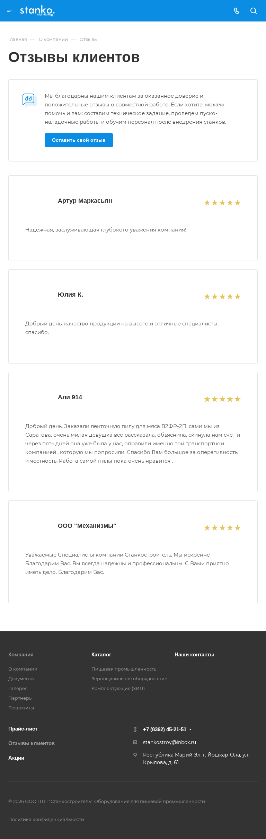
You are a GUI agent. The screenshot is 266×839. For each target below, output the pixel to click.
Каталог (101, 654)
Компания (21, 654)
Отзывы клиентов (31, 743)
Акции (16, 758)
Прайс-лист (22, 729)
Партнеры (20, 698)
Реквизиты (21, 707)
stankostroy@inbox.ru (169, 742)
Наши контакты (194, 654)
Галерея (18, 688)
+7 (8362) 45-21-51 (164, 729)
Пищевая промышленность (123, 669)
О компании (22, 669)
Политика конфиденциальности (46, 819)
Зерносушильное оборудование (129, 678)
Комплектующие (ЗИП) (118, 688)
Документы (21, 678)
